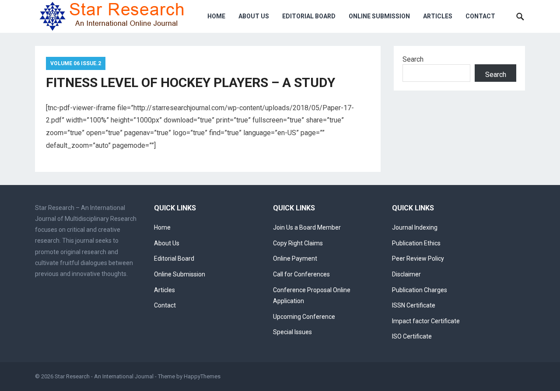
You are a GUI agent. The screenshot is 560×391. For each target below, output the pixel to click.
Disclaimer (406, 274)
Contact (480, 16)
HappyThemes (202, 376)
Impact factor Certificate (426, 321)
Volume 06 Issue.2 (75, 63)
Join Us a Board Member (307, 227)
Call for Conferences (301, 274)
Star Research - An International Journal (104, 376)
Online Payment (295, 258)
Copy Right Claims (298, 243)
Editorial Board (309, 16)
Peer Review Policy (418, 258)
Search (413, 59)
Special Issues (292, 331)
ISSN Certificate (413, 305)
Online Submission (379, 16)
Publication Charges (419, 289)
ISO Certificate (412, 336)
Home (216, 16)
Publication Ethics (416, 243)
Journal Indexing (415, 227)
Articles (437, 16)
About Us (253, 16)
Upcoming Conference (304, 316)
